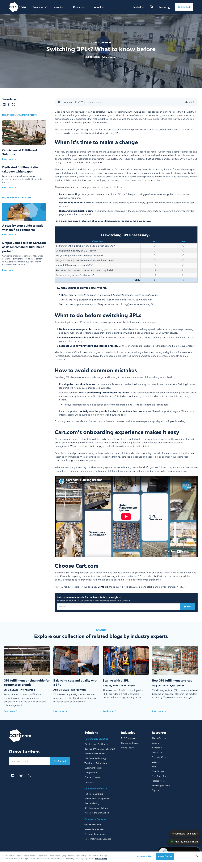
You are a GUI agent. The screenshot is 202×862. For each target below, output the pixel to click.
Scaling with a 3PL (116, 681)
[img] (186, 102)
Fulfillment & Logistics (96, 739)
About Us (99, 7)
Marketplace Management (96, 798)
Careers (155, 743)
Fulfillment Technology (95, 758)
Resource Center (160, 757)
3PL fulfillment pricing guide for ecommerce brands (27, 683)
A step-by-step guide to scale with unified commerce (22, 228)
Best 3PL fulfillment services (172, 681)
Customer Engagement (95, 834)
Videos (155, 762)
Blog (154, 766)
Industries (128, 733)
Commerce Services (95, 819)
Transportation (91, 772)
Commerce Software (95, 788)
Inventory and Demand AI (96, 812)
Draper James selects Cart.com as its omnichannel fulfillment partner (24, 247)
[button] (59, 102)
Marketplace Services (94, 829)
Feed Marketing (91, 803)
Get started (184, 7)
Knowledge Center (161, 785)
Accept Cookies (165, 856)
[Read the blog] (24, 132)
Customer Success (93, 767)
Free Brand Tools (160, 776)
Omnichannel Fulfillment (96, 744)
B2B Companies (128, 738)
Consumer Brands (129, 743)
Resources (159, 733)
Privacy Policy (101, 858)
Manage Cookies (144, 856)
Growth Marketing (92, 824)
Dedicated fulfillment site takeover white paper (20, 169)
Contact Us (138, 7)
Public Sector (127, 747)
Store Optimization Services (97, 838)
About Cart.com (159, 738)
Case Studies (158, 771)
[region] (101, 856)
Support (156, 790)
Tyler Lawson (109, 57)
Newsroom (157, 747)
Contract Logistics (92, 777)
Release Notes (158, 780)
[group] (126, 102)
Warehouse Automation (95, 763)
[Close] (197, 856)
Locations (88, 782)
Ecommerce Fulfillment (95, 753)
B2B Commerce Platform (96, 808)
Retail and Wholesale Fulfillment (99, 749)
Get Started (60, 761)
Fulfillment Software (93, 793)
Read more (7, 159)
